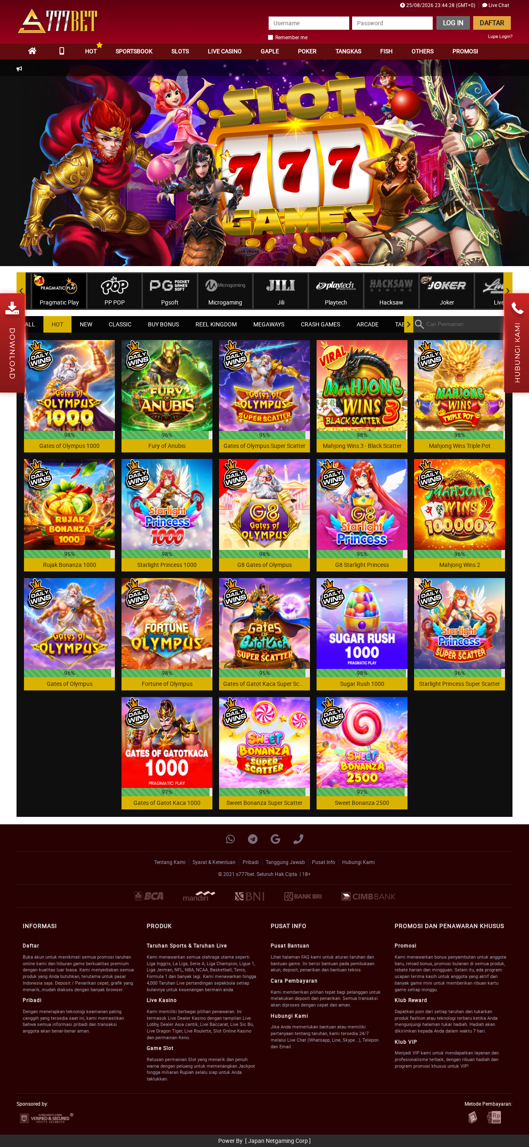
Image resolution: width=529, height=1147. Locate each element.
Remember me (291, 37)
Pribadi (251, 862)
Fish (386, 51)
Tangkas (348, 51)
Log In (453, 22)
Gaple (270, 51)
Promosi (465, 51)
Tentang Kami (170, 862)
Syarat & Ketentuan (214, 862)
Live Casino (225, 51)
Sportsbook (134, 51)
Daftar (492, 22)
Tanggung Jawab (285, 862)
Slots (180, 51)
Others (423, 51)
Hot (91, 51)
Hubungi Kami (358, 862)
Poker (307, 51)
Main (69, 385)
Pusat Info (323, 862)
